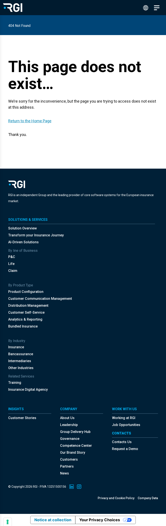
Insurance (16, 347)
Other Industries (21, 368)
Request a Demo (125, 449)
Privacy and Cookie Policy (116, 498)
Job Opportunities (126, 425)
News (64, 473)
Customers (69, 459)
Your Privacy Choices (99, 520)
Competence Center (76, 446)
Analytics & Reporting (25, 319)
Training (14, 383)
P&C (11, 257)
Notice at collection (52, 520)
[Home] (12, 7)
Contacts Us (122, 442)
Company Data (148, 498)
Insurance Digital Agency (28, 389)
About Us (67, 418)
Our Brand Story (72, 452)
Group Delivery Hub (75, 432)
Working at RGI (123, 418)
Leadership (69, 425)
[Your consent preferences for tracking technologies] (7, 522)
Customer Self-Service (26, 312)
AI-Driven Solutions (23, 242)
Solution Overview (22, 228)
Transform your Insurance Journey (36, 235)
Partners (67, 466)
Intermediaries (19, 361)
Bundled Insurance (23, 326)
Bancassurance (20, 354)
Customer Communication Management (40, 299)
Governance (69, 439)
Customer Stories (22, 418)
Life (11, 264)
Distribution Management (28, 305)
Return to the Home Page (29, 121)
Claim (12, 271)
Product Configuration (25, 292)
